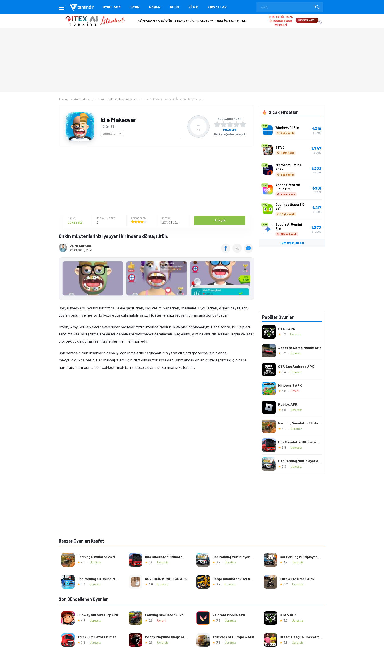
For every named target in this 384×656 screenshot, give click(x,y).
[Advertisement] (155, 181)
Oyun (135, 7)
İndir (220, 220)
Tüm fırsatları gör (292, 242)
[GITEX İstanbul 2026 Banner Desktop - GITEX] (192, 16)
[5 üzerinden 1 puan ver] (217, 124)
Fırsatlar (217, 7)
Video (193, 7)
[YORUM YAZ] (249, 251)
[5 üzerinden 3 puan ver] (230, 124)
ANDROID (109, 133)
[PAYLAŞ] (226, 251)
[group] (156, 279)
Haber (154, 7)
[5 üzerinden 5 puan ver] (243, 124)
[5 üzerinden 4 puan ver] (236, 124)
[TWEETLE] (237, 251)
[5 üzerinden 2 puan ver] (223, 124)
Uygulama (112, 7)
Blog (174, 7)
